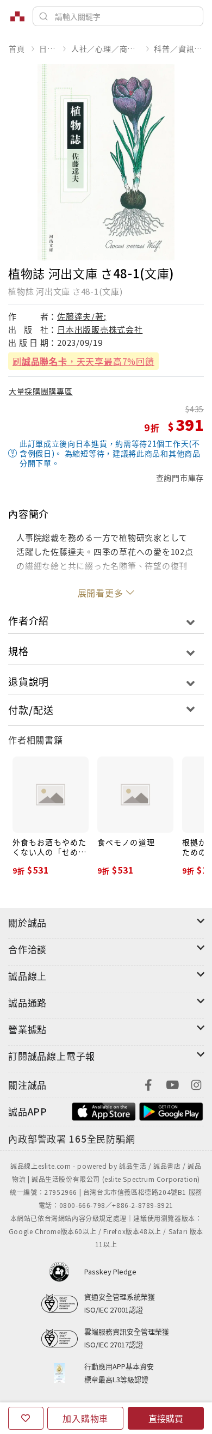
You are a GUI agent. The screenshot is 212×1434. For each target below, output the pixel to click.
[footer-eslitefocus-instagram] (196, 1083)
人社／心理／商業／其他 (105, 48)
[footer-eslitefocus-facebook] (148, 1083)
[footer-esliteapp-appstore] (103, 1110)
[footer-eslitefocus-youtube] (172, 1083)
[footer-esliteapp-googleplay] (171, 1110)
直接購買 (165, 1418)
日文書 (48, 48)
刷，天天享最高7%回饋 (83, 361)
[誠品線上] (17, 16)
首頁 (17, 48)
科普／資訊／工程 (178, 48)
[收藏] (25, 1418)
